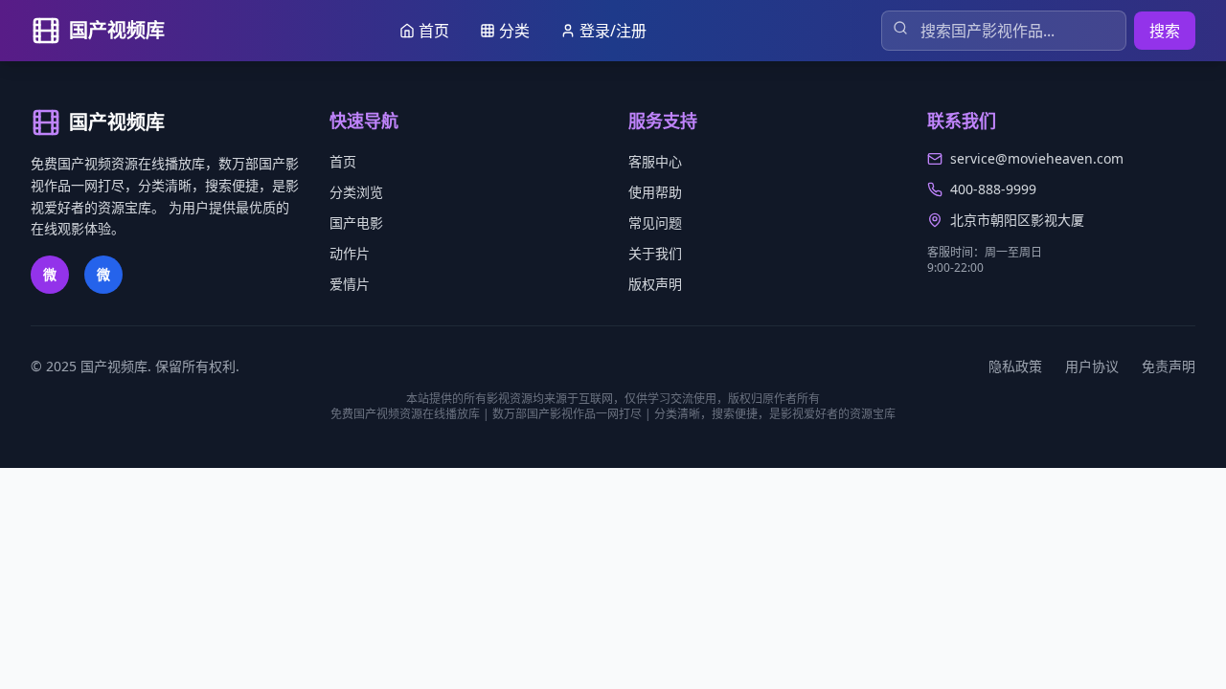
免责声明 (1168, 366)
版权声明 (655, 284)
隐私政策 (1015, 366)
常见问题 (655, 222)
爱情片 (349, 284)
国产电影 (356, 222)
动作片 (349, 253)
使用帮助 (655, 192)
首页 (342, 161)
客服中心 (655, 161)
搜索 (1164, 30)
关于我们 (655, 253)
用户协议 (1092, 366)
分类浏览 (356, 192)
